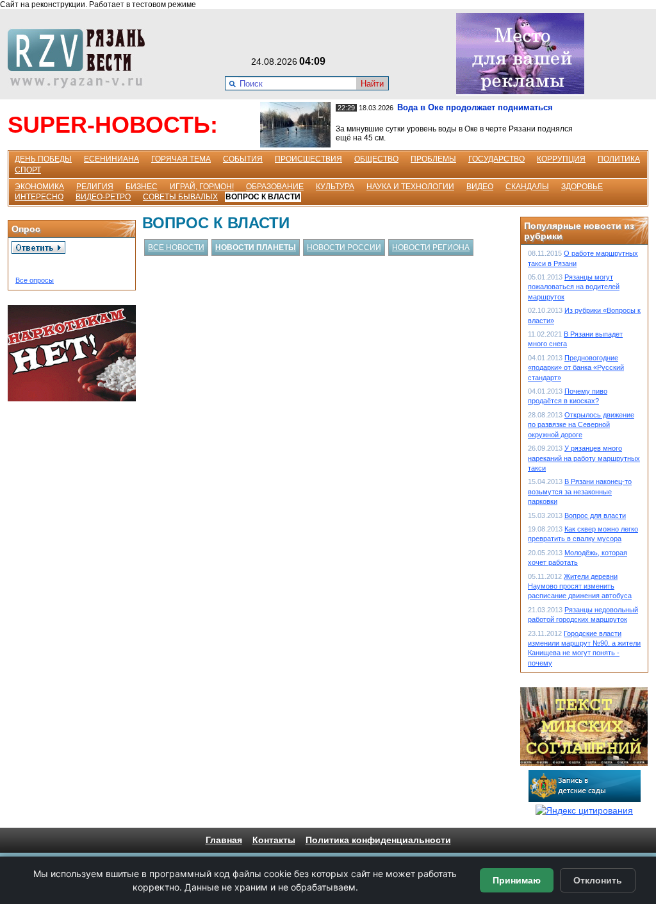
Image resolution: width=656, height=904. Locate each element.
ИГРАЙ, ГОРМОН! (202, 186)
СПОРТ (28, 169)
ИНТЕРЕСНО (39, 196)
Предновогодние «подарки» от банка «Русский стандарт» (576, 367)
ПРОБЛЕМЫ (433, 159)
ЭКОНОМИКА (39, 186)
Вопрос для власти (595, 515)
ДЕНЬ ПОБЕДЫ (43, 159)
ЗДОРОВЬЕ (582, 186)
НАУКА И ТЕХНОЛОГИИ (410, 186)
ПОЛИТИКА (619, 159)
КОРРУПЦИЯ (561, 159)
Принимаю (517, 880)
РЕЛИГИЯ (94, 186)
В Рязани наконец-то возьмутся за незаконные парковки (580, 491)
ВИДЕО (479, 186)
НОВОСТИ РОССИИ (344, 247)
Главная (224, 840)
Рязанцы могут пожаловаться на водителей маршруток (573, 287)
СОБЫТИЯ (243, 159)
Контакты (273, 840)
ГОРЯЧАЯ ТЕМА (181, 159)
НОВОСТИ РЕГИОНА (431, 247)
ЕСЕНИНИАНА (111, 159)
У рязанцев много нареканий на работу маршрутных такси (584, 458)
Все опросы (34, 280)
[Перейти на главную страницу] (80, 85)
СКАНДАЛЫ (527, 186)
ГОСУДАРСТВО (496, 159)
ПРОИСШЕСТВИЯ (308, 159)
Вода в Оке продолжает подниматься (475, 107)
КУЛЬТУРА (335, 186)
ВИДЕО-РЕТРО (103, 196)
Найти (372, 83)
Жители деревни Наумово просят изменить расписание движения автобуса (580, 586)
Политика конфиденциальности (378, 840)
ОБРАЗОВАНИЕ (275, 186)
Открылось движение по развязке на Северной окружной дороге (581, 425)
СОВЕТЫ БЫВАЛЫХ (180, 196)
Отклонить (597, 880)
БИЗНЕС (142, 186)
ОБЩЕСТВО (376, 159)
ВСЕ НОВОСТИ (176, 247)
